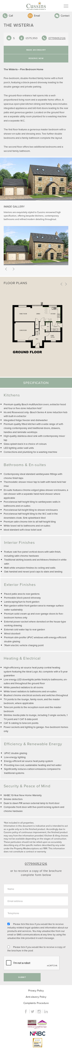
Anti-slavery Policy (36, 997)
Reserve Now (36, 58)
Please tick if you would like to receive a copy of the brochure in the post (36, 948)
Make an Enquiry (36, 50)
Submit (22, 977)
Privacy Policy (36, 990)
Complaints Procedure (36, 1003)
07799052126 (57, 38)
